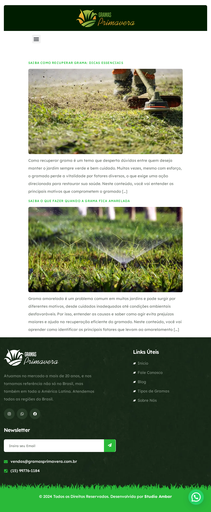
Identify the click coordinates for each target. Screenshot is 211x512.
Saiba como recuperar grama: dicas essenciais (76, 63)
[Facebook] (35, 413)
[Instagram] (9, 413)
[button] (36, 39)
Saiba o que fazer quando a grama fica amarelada (79, 201)
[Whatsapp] (22, 413)
